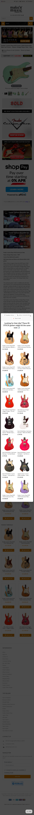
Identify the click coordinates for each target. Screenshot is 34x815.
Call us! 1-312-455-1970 (23, 315)
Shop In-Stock (17, 318)
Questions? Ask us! (9, 315)
